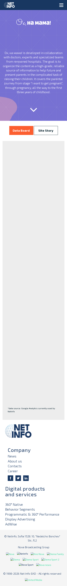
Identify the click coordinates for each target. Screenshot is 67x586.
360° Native (14, 504)
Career (13, 471)
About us (15, 461)
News (12, 456)
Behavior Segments (20, 509)
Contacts (15, 466)
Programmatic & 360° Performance (32, 514)
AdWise (11, 524)
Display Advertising (20, 519)
